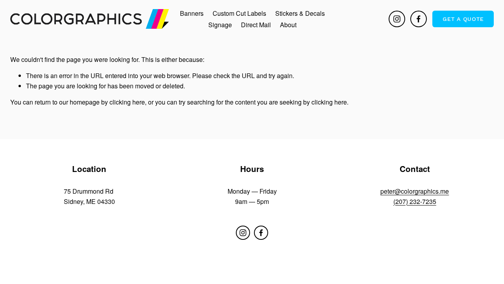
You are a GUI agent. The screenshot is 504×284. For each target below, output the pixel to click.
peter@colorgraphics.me (414, 191)
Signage (220, 24)
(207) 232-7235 (414, 201)
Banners (192, 13)
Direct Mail (256, 24)
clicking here (127, 101)
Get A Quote (463, 19)
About (288, 24)
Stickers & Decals (300, 13)
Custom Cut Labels (239, 13)
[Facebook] (418, 19)
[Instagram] (397, 19)
